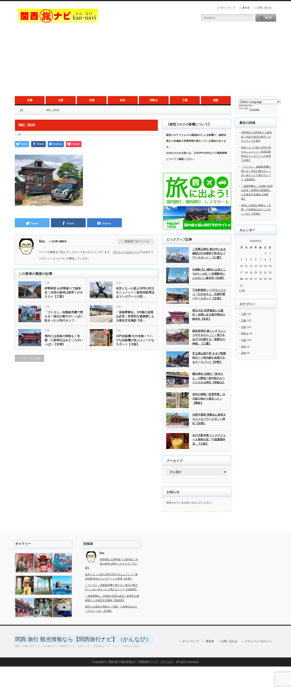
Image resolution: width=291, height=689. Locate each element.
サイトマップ (227, 7)
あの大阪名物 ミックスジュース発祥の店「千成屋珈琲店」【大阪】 (209, 439)
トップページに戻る (29, 358)
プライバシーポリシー (258, 641)
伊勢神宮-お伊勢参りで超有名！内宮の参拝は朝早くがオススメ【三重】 (64, 292)
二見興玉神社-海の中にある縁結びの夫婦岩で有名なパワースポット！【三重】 (209, 253)
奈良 (122, 100)
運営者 (246, 7)
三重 (185, 100)
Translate (254, 109)
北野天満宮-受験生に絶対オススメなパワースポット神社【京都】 (209, 419)
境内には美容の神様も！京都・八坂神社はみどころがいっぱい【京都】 (64, 340)
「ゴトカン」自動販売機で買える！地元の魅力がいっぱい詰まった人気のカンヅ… (64, 316)
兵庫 (30, 100)
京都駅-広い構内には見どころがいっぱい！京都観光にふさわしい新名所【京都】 (209, 274)
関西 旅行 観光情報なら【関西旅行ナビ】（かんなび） (83, 639)
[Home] (21, 110)
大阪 (60, 100)
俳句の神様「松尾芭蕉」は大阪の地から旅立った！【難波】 (208, 398)
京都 (92, 100)
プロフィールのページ (126, 252)
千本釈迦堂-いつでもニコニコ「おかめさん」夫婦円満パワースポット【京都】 (209, 294)
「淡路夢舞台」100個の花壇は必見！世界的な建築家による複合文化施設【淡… (135, 316)
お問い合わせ (264, 7)
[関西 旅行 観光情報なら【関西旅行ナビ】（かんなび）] (58, 21)
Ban (42, 241)
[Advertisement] (145, 62)
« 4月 (242, 290)
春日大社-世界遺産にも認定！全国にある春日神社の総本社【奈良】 (208, 314)
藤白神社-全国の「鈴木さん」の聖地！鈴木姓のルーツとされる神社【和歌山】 (208, 378)
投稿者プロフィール (137, 241)
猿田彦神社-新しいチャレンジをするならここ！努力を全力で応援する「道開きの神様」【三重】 (209, 337)
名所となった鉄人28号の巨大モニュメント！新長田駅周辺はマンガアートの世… (135, 292)
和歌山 (154, 100)
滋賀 (215, 100)
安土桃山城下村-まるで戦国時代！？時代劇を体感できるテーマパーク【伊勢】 (209, 357)
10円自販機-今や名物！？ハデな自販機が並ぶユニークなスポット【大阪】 (135, 340)
